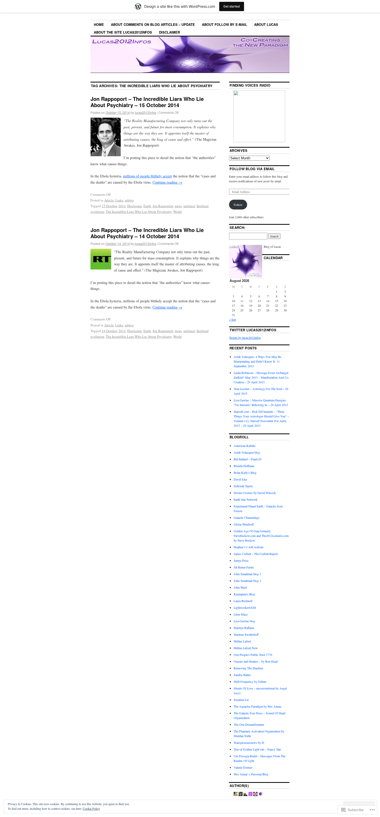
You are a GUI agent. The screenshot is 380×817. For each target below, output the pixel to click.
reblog (129, 200)
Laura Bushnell (243, 601)
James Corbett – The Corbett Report (256, 554)
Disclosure (134, 206)
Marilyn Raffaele (244, 628)
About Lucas (266, 24)
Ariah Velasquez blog (247, 452)
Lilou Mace (241, 614)
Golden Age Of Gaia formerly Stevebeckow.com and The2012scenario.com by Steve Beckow (261, 535)
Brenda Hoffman (244, 466)
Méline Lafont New (246, 648)
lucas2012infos (145, 112)
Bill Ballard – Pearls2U (248, 459)
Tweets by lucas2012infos (245, 337)
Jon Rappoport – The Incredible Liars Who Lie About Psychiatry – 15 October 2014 (147, 102)
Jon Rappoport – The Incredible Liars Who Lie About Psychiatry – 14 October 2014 (147, 233)
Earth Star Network (245, 499)
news (178, 206)
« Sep (232, 319)
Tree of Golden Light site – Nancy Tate (257, 749)
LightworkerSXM (245, 607)
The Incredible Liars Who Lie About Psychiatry (139, 211)
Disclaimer (169, 32)
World (177, 211)
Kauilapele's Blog (244, 594)
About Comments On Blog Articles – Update (153, 24)
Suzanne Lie (241, 700)
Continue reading (167, 182)
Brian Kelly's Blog (245, 472)
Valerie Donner (243, 767)
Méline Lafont (242, 641)
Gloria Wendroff (244, 524)
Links (119, 200)
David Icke (240, 479)
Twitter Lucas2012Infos (253, 329)
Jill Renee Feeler (244, 567)
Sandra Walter (242, 675)
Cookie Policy (91, 808)
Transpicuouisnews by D (249, 742)
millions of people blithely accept (147, 176)
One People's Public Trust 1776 (253, 655)
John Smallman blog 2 (247, 581)
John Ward (240, 587)
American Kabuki (244, 446)
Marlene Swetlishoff (246, 634)
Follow (238, 205)
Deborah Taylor (243, 486)
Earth (147, 206)
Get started (231, 6)
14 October (109, 330)
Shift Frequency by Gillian (250, 681)
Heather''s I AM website (248, 547)
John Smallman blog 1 (247, 574)
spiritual (189, 206)
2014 (122, 206)
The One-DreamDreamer (249, 724)
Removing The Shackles (248, 668)
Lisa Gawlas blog (244, 621)
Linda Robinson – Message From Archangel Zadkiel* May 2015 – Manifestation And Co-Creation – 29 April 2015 (261, 377)
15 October (109, 206)
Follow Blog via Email (252, 168)
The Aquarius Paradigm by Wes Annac (258, 706)
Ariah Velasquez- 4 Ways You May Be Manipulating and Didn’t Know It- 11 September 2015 (257, 361)
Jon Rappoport (163, 206)
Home (99, 24)
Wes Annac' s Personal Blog (251, 774)
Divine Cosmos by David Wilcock (255, 493)
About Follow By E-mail (224, 24)
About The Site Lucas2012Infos (123, 32)
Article (109, 200)
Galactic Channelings (247, 517)
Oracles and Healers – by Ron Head (256, 661)
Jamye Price (241, 560)
